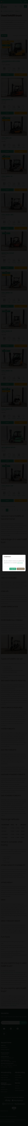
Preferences (21, 568)
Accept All (12, 568)
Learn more (20, 562)
